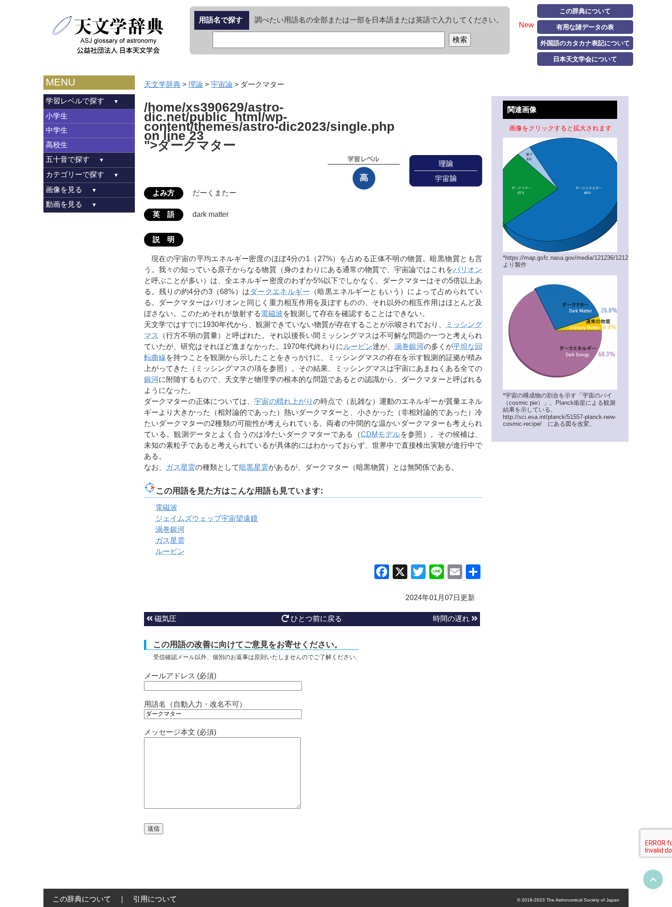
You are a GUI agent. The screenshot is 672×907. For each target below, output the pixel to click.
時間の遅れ (452, 619)
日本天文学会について (585, 59)
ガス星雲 (180, 467)
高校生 (57, 145)
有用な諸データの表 (585, 27)
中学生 (57, 130)
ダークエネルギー (280, 291)
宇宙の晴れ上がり (283, 401)
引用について (155, 899)
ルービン (358, 346)
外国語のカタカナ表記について (585, 43)
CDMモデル (380, 434)
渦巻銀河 (409, 346)
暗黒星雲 (253, 467)
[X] (400, 572)
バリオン (467, 270)
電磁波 (272, 313)
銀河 (151, 379)
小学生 (57, 116)
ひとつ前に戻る (315, 619)
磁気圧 (164, 619)
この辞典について (585, 11)
